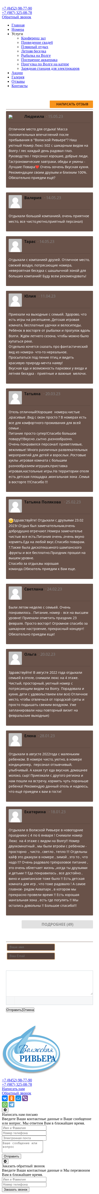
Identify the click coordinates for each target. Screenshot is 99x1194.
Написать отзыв (72, 104)
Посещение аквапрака (39, 60)
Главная (18, 25)
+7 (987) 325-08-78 (17, 13)
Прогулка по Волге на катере (45, 64)
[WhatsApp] (5, 1104)
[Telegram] (11, 1104)
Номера (18, 29)
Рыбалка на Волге (36, 55)
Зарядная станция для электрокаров (50, 68)
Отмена (28, 1010)
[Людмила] (10, 116)
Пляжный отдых (34, 47)
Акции (17, 73)
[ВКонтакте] (5, 1098)
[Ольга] (15, 657)
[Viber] (25, 1098)
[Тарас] (15, 245)
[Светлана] (15, 592)
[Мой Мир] (18, 1098)
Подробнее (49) (57, 924)
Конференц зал (33, 38)
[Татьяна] (15, 397)
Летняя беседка (33, 51)
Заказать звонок (15, 1189)
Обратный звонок (16, 17)
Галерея (18, 77)
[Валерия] (15, 201)
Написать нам (13, 1089)
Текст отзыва (18, 966)
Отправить (14, 1010)
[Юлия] (15, 299)
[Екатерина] (15, 815)
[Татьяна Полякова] (15, 505)
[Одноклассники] (11, 1098)
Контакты (20, 86)
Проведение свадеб (37, 42)
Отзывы (18, 81)
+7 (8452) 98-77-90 (17, 8)
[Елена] (15, 739)
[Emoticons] (10, 1001)
